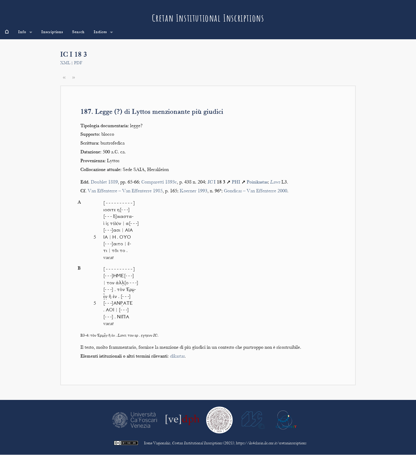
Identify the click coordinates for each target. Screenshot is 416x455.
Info (22, 32)
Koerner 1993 (193, 191)
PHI (236, 182)
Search (78, 32)
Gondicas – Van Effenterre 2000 (255, 191)
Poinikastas (257, 182)
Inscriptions (52, 32)
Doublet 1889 (104, 182)
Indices (100, 32)
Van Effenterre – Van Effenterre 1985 (125, 191)
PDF (78, 63)
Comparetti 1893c (159, 182)
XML (65, 63)
